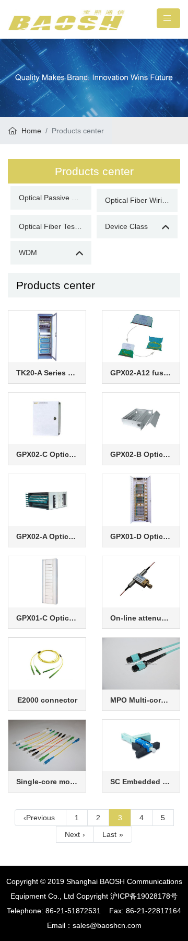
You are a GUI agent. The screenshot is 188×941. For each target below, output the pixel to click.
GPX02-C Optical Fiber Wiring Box (47, 454)
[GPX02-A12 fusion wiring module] (141, 335)
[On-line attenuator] (141, 581)
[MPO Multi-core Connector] (141, 663)
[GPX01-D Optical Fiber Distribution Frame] (141, 499)
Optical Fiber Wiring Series (141, 200)
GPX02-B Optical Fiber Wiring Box (141, 454)
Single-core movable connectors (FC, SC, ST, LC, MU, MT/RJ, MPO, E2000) (47, 781)
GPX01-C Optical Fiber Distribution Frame (47, 618)
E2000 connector (47, 700)
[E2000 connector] (47, 663)
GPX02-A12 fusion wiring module (141, 373)
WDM (28, 252)
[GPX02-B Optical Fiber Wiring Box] (141, 418)
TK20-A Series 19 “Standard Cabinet (47, 373)
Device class (126, 226)
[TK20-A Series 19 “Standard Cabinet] (47, 335)
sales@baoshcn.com (107, 925)
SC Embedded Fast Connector (141, 781)
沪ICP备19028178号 (144, 896)
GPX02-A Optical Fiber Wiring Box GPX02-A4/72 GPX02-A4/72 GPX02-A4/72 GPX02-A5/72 (47, 536)
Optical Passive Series (55, 197)
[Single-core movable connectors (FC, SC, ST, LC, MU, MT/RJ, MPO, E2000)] (47, 745)
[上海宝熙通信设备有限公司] (66, 19)
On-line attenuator (141, 618)
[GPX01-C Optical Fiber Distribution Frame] (47, 581)
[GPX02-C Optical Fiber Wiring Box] (47, 418)
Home (30, 131)
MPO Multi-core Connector (141, 700)
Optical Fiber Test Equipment (55, 226)
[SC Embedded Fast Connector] (141, 745)
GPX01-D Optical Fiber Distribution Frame (141, 536)
